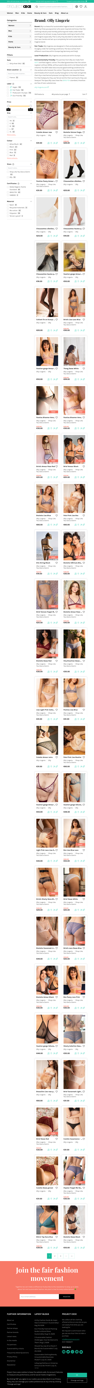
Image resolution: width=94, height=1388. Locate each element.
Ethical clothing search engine (46, 1)
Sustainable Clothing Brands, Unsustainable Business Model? (46, 1357)
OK (77, 1375)
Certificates (11, 1324)
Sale (51, 13)
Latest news (11, 1336)
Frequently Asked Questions (18, 1353)
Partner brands (12, 1332)
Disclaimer (11, 1361)
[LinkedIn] (77, 1351)
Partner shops (12, 1328)
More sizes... (11, 135)
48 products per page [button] (60, 94)
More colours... (12, 158)
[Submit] (37, 7)
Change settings (77, 1380)
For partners (11, 1345)
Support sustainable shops (76, 1)
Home (29, 13)
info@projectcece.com (70, 1339)
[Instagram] (72, 1351)
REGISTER (66, 1297)
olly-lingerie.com (41, 87)
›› (72, 1256)
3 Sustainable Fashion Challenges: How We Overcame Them (46, 1340)
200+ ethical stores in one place (17, 1)
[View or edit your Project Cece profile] (85, 6)
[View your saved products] (81, 6)
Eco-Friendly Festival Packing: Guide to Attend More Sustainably (46, 1331)
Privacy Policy (12, 1357)
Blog (57, 13)
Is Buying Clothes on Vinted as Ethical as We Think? (46, 1365)
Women (10, 13)
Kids (23, 13)
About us (64, 13)
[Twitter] (68, 1351)
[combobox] (54, 7)
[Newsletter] (81, 1352)
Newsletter (11, 1365)
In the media (12, 1340)
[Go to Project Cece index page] (19, 7)
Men (17, 13)
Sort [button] (84, 94)
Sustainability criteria (15, 1349)
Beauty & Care (40, 13)
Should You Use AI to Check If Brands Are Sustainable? (46, 1348)
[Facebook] (63, 1351)
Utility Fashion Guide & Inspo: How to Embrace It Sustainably (47, 1322)
